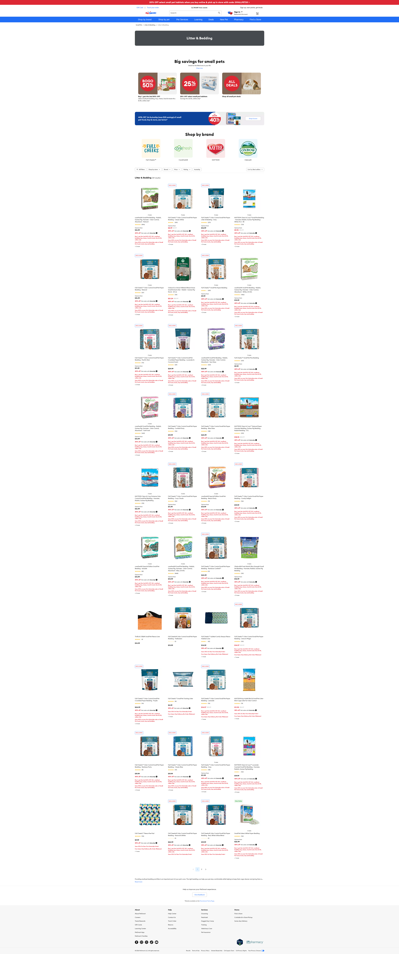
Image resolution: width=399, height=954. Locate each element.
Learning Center (140, 928)
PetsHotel (204, 917)
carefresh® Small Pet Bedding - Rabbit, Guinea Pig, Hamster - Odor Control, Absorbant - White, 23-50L (247, 290)
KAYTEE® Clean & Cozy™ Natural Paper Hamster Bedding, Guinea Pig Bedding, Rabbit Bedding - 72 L (248, 428)
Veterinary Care (206, 928)
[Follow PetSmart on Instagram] (141, 942)
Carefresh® (183, 160)
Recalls (188, 950)
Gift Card (140, 7)
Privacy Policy (205, 950)
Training (204, 925)
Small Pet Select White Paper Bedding (247, 833)
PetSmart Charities (141, 936)
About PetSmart (140, 914)
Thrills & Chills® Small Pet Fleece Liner (147, 636)
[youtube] (156, 942)
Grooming (204, 914)
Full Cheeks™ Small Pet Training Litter (180, 698)
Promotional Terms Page (207, 901)
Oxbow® (248, 160)
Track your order (153, 7)
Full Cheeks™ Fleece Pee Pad (144, 833)
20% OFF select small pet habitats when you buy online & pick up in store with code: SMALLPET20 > (199, 2)
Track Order (172, 921)
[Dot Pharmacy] (254, 942)
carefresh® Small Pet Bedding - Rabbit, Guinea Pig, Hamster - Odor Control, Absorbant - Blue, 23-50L (181, 568)
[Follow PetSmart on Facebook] (136, 942)
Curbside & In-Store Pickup (243, 917)
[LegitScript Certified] (240, 942)
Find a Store (238, 914)
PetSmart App (139, 932)
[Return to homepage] (151, 12)
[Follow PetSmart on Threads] (146, 942)
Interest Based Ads (216, 950)
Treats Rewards (140, 921)
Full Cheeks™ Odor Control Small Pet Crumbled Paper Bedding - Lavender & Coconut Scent (181, 360)
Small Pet (139, 25)
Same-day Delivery (240, 921)
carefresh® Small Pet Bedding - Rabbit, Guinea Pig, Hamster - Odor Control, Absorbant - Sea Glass (214, 360)
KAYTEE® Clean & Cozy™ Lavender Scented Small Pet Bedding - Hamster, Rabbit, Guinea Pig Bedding (247, 767)
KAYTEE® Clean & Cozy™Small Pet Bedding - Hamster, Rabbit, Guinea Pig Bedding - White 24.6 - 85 (249, 220)
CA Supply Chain (229, 950)
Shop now (199, 68)
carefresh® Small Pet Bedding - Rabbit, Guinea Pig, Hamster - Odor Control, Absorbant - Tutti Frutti (148, 428)
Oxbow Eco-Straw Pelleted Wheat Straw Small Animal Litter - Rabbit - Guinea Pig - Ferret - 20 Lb (182, 290)
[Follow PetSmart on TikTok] (151, 942)
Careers (137, 917)
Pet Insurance (205, 932)
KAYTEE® (215, 160)
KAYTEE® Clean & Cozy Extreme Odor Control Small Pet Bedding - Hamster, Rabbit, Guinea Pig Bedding (148, 498)
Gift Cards (138, 925)
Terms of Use (195, 950)
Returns (170, 925)
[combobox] (195, 13)
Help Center (172, 914)
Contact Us (172, 917)
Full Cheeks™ (151, 160)
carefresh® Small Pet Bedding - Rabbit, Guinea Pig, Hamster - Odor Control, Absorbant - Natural (148, 220)
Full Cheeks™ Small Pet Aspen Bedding (214, 288)
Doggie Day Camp (207, 921)
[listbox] (199, 150)
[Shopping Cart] (260, 13)
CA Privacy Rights (241, 950)
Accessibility (172, 928)
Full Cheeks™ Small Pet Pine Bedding (246, 358)
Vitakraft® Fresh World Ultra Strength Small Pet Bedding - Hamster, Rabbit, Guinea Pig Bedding (249, 568)
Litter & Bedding (149, 25)
